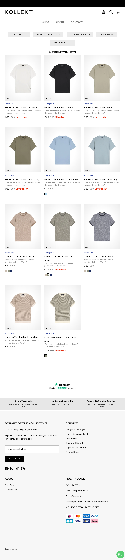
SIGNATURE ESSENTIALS (48, 34)
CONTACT (77, 22)
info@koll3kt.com (80, 491)
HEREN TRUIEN (19, 34)
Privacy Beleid (72, 452)
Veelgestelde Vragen (75, 430)
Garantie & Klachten (75, 443)
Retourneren (71, 438)
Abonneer (14, 459)
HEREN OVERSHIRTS (80, 34)
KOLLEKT (12, 549)
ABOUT (60, 22)
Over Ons (9, 485)
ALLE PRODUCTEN (62, 43)
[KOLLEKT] (19, 12)
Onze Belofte (11, 489)
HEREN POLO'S (106, 34)
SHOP (45, 22)
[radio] (45, 194)
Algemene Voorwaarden (77, 447)
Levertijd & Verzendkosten (78, 434)
